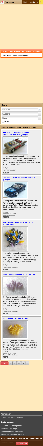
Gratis (6, 122)
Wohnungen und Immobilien (12, 431)
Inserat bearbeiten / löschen (12, 418)
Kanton (5, 118)
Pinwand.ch (7, 2)
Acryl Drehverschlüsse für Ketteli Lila (19, 275)
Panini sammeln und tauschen (13, 434)
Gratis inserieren (30, 2)
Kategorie (6, 114)
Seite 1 (4, 363)
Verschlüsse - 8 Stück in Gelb (15, 319)
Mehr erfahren (36, 438)
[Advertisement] (21, 26)
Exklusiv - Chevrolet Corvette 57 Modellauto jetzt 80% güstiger (16, 133)
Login (41, 2)
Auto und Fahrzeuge (9, 429)
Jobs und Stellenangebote (11, 426)
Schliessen (22, 443)
